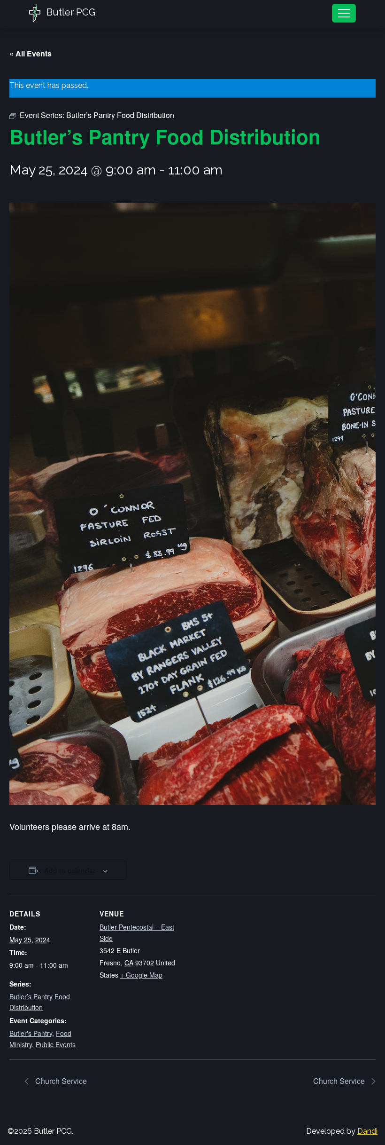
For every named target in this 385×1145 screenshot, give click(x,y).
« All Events (30, 53)
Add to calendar (69, 870)
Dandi (367, 1131)
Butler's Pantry (30, 1033)
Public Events (56, 1044)
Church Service (60, 1080)
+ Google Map (141, 974)
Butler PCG (69, 12)
